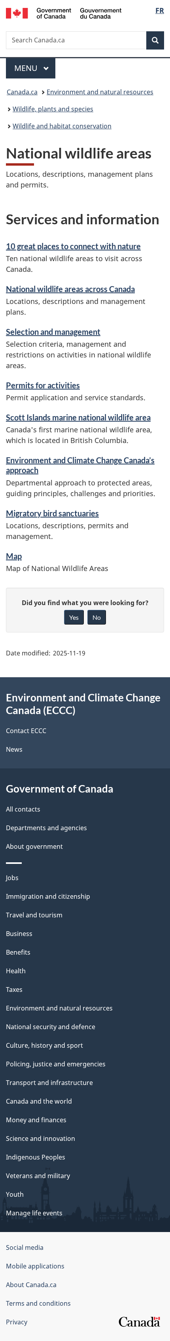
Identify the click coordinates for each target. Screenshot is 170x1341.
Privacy (16, 1322)
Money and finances (36, 1120)
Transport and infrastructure (49, 1082)
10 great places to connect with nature (73, 246)
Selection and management (53, 331)
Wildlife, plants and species (53, 109)
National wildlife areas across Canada (70, 289)
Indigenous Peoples (35, 1157)
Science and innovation (40, 1138)
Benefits (18, 952)
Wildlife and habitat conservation (62, 126)
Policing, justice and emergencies (56, 1064)
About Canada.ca (31, 1284)
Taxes (14, 989)
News (14, 749)
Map (14, 556)
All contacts (23, 809)
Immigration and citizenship (48, 896)
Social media (24, 1247)
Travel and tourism (34, 915)
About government (34, 846)
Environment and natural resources (100, 92)
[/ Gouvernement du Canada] (64, 12)
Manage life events (34, 1213)
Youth (15, 1194)
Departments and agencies (46, 827)
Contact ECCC (26, 730)
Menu (27, 68)
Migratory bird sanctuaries (52, 513)
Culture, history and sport (44, 1045)
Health (16, 971)
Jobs (12, 877)
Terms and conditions (38, 1303)
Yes (74, 617)
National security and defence (50, 1026)
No (97, 617)
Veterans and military (38, 1175)
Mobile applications (35, 1266)
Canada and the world (39, 1101)
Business (19, 933)
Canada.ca (22, 92)
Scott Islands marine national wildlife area (78, 417)
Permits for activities (43, 385)
